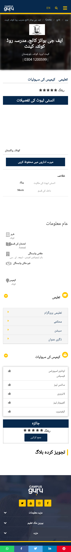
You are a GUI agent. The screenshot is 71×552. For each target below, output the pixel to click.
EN (48, 8)
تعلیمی (63, 79)
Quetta (48, 20)
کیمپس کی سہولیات (41, 79)
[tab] (35, 312)
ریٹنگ (61, 90)
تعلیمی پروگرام (53, 313)
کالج (58, 20)
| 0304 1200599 (35, 60)
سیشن (58, 330)
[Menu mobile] (65, 8)
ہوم (66, 20)
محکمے (58, 322)
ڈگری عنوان (55, 339)
